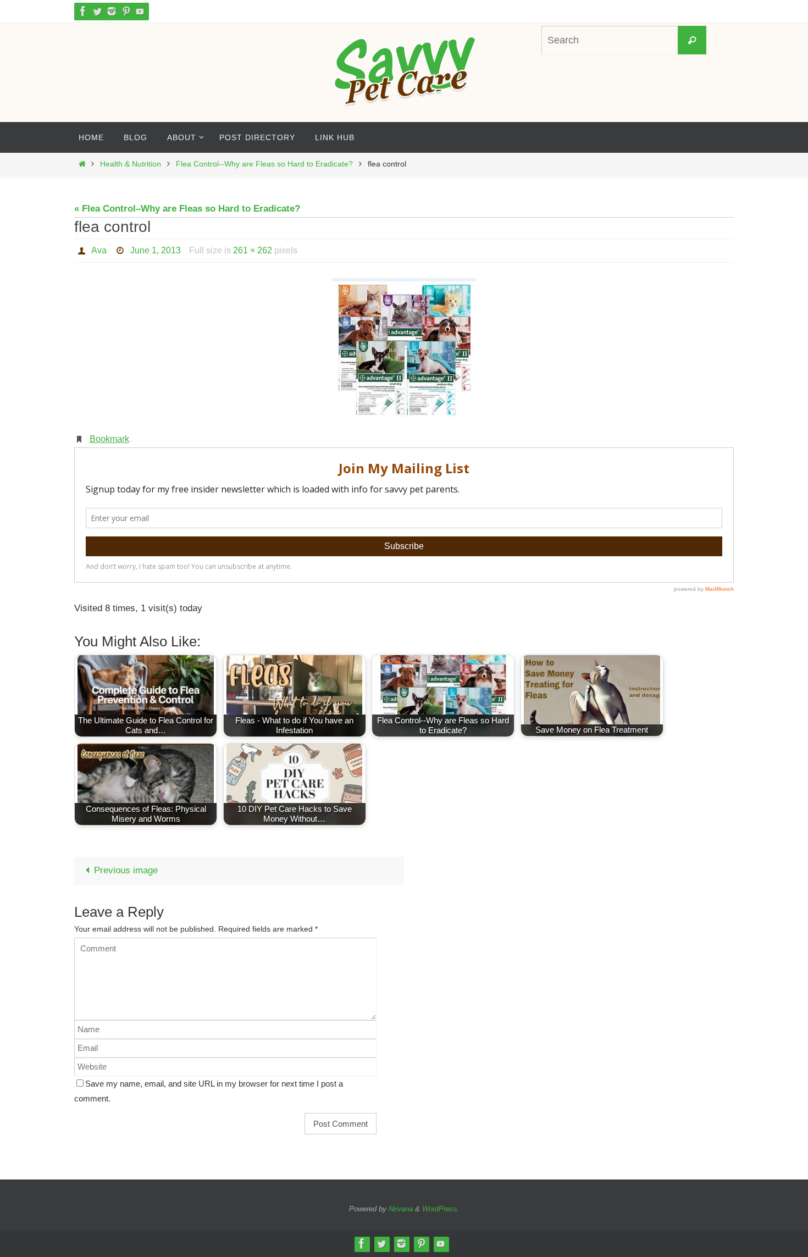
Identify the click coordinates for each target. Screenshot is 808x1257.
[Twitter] (97, 11)
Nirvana (401, 1209)
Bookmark (109, 439)
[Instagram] (111, 11)
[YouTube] (140, 11)
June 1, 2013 (155, 250)
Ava (99, 250)
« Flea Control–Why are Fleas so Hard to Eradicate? (187, 208)
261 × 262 (252, 250)
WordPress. (441, 1209)
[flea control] (404, 350)
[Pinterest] (126, 11)
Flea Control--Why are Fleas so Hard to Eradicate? (264, 164)
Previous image (126, 870)
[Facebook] (83, 11)
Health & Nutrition (130, 164)
